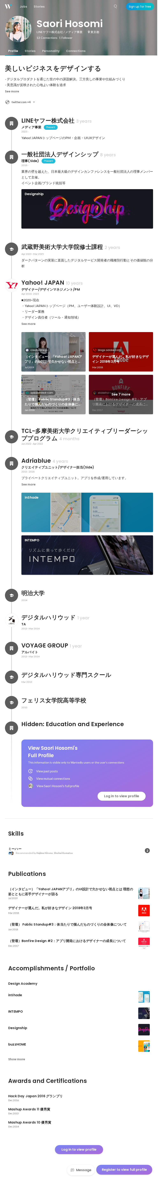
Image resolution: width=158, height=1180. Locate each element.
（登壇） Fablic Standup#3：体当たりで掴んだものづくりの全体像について (53, 402)
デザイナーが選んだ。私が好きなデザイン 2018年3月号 (120, 359)
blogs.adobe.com (109, 350)
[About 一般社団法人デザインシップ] (11, 157)
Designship (34, 194)
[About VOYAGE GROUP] (11, 648)
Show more (16, 1059)
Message (83, 1170)
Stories (30, 51)
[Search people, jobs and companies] (116, 6)
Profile (13, 51)
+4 (21, 102)
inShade (31, 497)
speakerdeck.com (41, 392)
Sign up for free (140, 7)
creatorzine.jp (38, 350)
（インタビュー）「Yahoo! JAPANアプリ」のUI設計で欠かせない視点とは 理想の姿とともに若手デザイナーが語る (53, 359)
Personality (50, 51)
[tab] (13, 51)
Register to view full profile (124, 1169)
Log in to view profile (121, 796)
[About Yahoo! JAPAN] (11, 285)
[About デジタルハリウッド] (11, 620)
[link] (87, 209)
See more (12, 91)
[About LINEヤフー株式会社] (11, 123)
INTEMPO (32, 540)
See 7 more (121, 394)
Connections (76, 51)
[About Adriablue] (11, 463)
